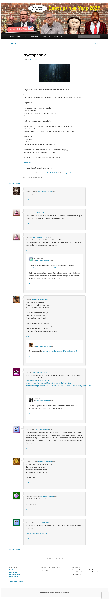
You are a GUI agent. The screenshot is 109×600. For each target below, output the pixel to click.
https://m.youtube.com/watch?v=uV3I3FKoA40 (45, 268)
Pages (19, 36)
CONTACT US (45, 36)
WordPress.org (14, 577)
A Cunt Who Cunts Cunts (49, 173)
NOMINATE (34, 36)
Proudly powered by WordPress (59, 592)
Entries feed (13, 572)
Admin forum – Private (16, 582)
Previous (12, 43)
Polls (25, 36)
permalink (69, 173)
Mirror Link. (27, 163)
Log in (11, 570)
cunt (39, 173)
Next (97, 43)
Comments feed (14, 574)
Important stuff (57, 36)
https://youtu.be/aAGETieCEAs (37, 533)
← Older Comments (15, 183)
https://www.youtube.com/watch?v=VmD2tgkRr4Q (59, 351)
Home (12, 36)
